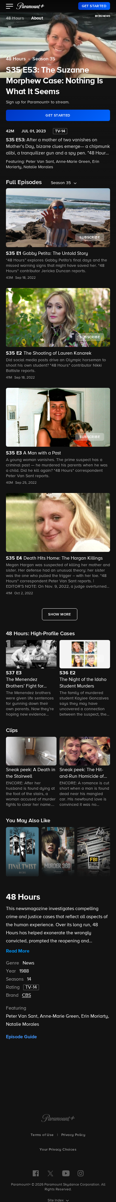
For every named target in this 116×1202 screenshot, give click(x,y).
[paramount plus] (30, 6)
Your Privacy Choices (58, 1150)
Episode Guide (21, 1036)
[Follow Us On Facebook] (36, 1173)
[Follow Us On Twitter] (50, 1173)
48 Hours (15, 18)
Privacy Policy (73, 1135)
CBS (26, 995)
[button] (9, 7)
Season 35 (43, 59)
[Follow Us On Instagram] (81, 1173)
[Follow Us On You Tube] (66, 1173)
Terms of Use (42, 1135)
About (37, 18)
